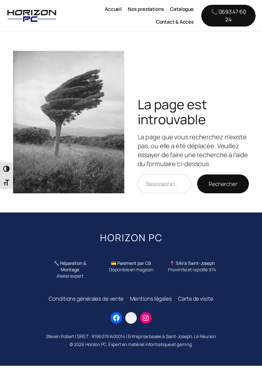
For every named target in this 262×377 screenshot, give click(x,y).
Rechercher (223, 184)
